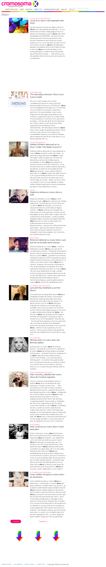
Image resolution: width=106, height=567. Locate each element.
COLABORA (18, 564)
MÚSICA (29, 9)
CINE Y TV (38, 9)
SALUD (64, 9)
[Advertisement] (38, 75)
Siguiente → (43, 521)
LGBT (21, 9)
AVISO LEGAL (29, 564)
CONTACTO (41, 564)
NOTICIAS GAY (11, 9)
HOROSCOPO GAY (51, 9)
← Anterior (15, 521)
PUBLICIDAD (6, 564)
